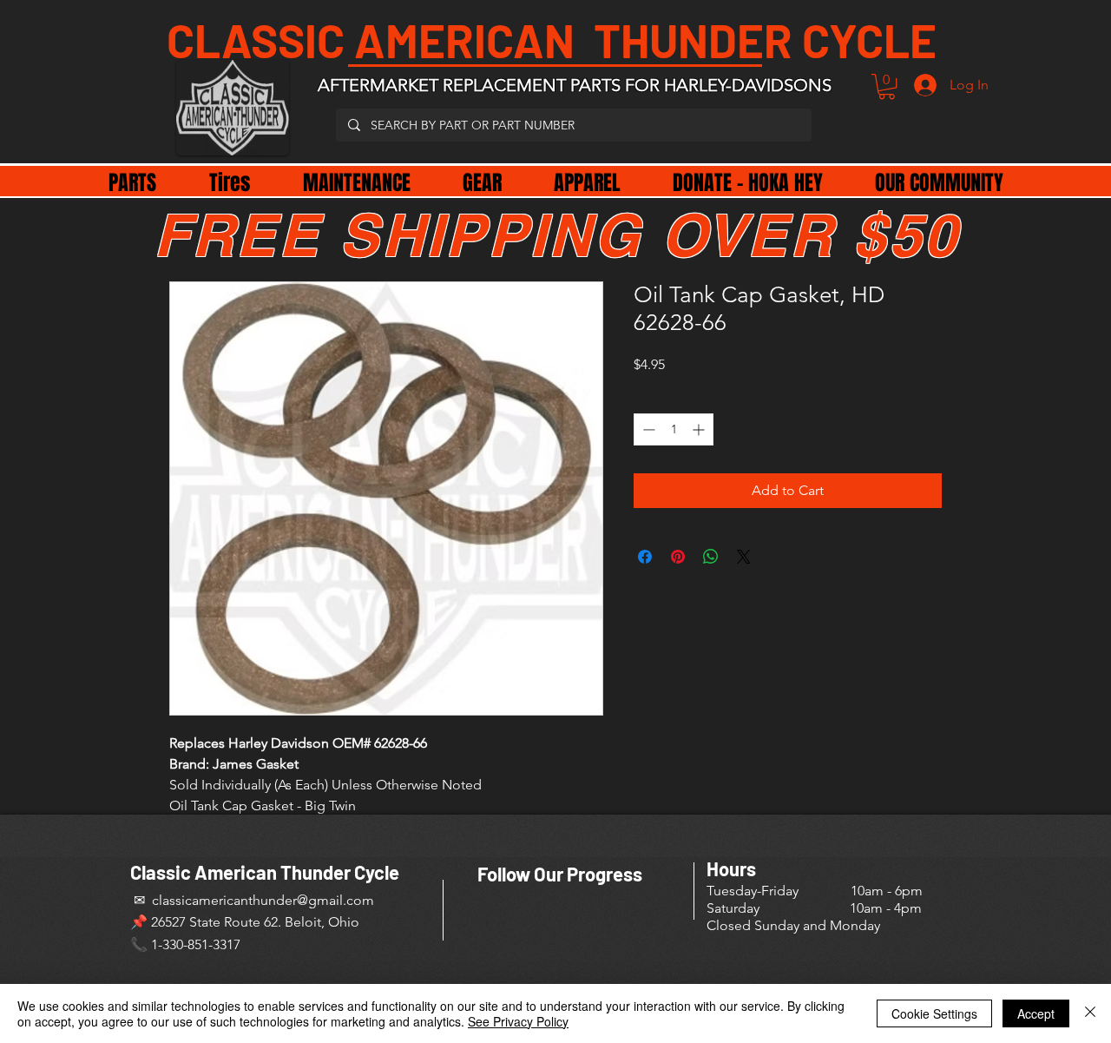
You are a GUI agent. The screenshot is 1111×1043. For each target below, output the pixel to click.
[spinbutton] (673, 429)
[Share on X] (743, 556)
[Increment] (700, 429)
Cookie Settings (934, 1013)
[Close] (1090, 1013)
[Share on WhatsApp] (710, 556)
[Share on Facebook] (644, 556)
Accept (1036, 1013)
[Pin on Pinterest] (677, 556)
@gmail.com (335, 900)
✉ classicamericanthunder (213, 900)
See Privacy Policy (518, 1021)
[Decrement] (647, 429)
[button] (886, 86)
